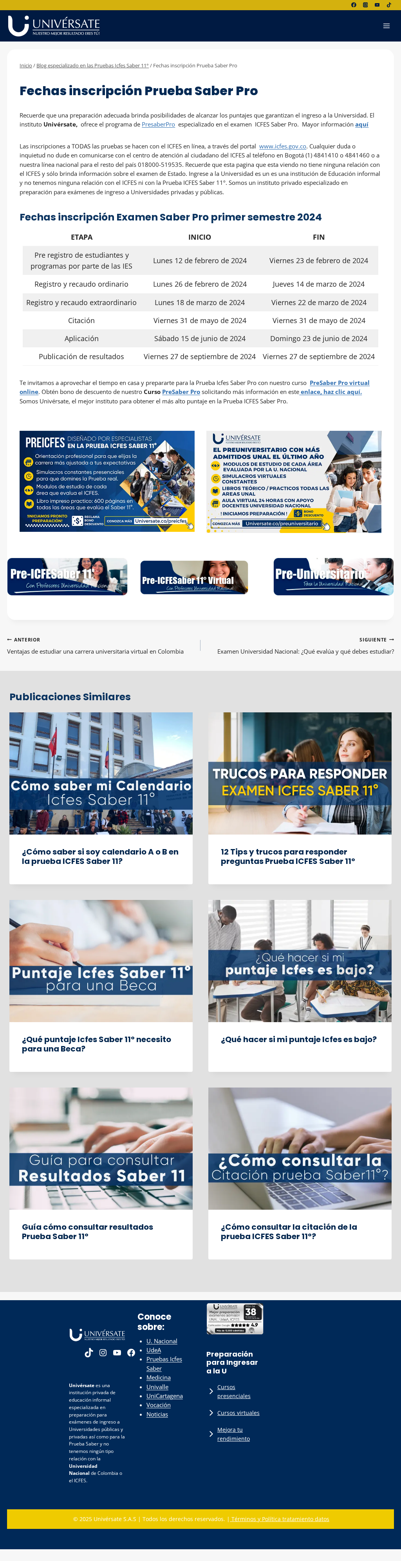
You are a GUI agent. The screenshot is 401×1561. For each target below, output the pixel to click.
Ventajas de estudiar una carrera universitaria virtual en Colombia (95, 645)
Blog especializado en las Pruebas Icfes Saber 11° (83, 78)
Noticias (157, 1414)
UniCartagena (164, 1396)
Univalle (157, 1387)
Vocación (158, 1405)
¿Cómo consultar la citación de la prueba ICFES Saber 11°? (289, 1231)
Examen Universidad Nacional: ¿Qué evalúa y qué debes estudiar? (305, 645)
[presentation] (101, 773)
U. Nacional (161, 1341)
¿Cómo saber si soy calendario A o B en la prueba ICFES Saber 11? (100, 856)
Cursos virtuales (238, 1412)
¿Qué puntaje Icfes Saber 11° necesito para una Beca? (96, 1044)
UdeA (153, 1350)
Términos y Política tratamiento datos (279, 1519)
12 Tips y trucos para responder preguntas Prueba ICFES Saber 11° (288, 856)
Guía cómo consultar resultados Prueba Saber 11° (87, 1231)
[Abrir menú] (386, 26)
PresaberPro (158, 124)
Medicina (158, 1377)
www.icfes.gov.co (282, 146)
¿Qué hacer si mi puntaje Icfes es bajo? (299, 1039)
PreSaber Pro (181, 392)
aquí (361, 124)
